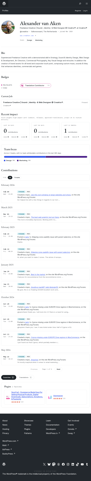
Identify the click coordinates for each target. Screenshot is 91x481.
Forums (17, 177)
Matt (5, 445)
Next (58, 369)
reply (27, 237)
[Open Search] (80, 3)
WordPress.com (10, 441)
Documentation (52, 425)
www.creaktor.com (27, 35)
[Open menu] (87, 3)
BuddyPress (8, 454)
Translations (25, 377)
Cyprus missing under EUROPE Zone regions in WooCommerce (55, 337)
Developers (51, 429)
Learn (48, 420)
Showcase (28, 420)
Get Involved (73, 420)
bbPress (7, 449)
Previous (34, 369)
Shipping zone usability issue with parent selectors (50, 252)
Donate (72, 429)
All (10, 177)
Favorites (8, 377)
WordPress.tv (53, 433)
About (5, 420)
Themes (27, 425)
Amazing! (34, 360)
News (4, 425)
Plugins (27, 429)
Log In (85, 11)
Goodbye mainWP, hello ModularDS (44, 287)
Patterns (28, 433)
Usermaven (58, 396)
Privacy (5, 433)
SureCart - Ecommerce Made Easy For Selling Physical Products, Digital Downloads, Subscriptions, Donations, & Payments (27, 395)
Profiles (5, 11)
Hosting (5, 429)
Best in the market (38, 274)
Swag (71, 433)
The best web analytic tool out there (45, 217)
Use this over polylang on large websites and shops (51, 195)
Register (78, 11)
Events (71, 425)
